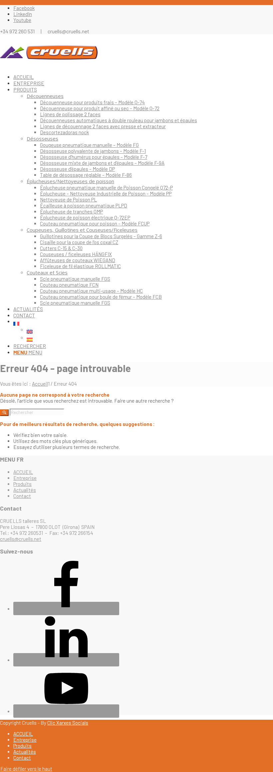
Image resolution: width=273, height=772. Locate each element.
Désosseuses (42, 138)
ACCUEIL (23, 472)
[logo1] (50, 66)
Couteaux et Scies (47, 272)
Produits (22, 484)
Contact (22, 496)
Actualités (24, 490)
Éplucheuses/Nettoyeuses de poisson (70, 181)
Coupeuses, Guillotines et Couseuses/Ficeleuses (82, 229)
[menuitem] (143, 77)
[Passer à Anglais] (150, 332)
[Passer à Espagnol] (150, 340)
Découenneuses (45, 96)
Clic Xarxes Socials (67, 723)
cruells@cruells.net (20, 539)
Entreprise (25, 478)
